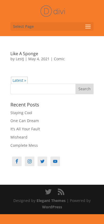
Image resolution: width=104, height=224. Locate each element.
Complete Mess (24, 145)
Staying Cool (21, 112)
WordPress (52, 206)
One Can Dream (24, 120)
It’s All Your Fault (25, 128)
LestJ (20, 58)
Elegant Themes (51, 200)
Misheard (18, 137)
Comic (59, 58)
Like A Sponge (24, 54)
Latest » (19, 80)
